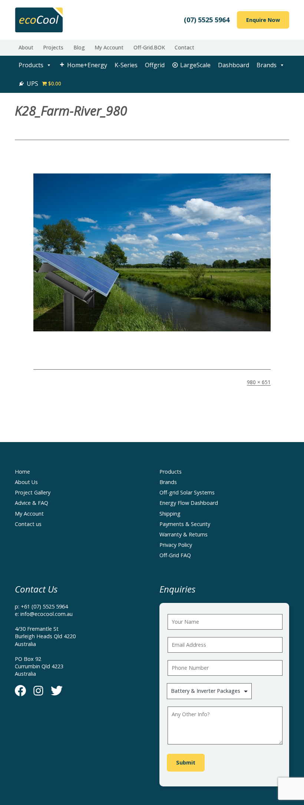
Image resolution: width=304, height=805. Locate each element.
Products (31, 65)
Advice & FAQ (31, 502)
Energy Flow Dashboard (188, 502)
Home (22, 471)
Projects (53, 47)
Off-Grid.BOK (149, 47)
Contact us (28, 524)
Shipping (170, 513)
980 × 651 (259, 382)
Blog (79, 47)
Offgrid (155, 65)
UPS (32, 83)
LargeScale (195, 65)
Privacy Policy (175, 544)
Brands (267, 65)
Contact (184, 47)
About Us (26, 482)
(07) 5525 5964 (206, 19)
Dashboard (233, 65)
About (26, 47)
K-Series (126, 65)
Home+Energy (87, 65)
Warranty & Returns (183, 534)
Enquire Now (263, 19)
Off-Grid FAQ (175, 555)
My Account (109, 47)
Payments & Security (184, 524)
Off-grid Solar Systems (187, 492)
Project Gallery (32, 492)
